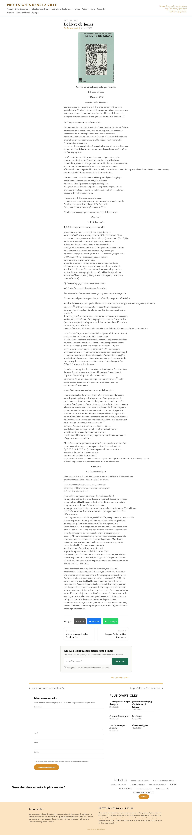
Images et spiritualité (118, 785)
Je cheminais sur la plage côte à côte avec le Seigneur (142, 704)
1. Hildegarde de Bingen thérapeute (119, 703)
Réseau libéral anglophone (144, 789)
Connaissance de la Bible (140, 781)
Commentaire (38, 707)
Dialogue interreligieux (163, 780)
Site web (36, 752)
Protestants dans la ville (32, 5)
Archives (143, 796)
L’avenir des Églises (140, 725)
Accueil (10, 9)
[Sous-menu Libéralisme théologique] (72, 8)
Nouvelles (125, 788)
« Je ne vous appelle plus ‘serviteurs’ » (48, 687)
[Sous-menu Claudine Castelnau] (49, 8)
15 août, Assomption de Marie (118, 726)
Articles (68, 20)
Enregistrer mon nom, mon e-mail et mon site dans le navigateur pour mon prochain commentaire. (62, 761)
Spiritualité (162, 788)
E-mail (36, 742)
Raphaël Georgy (101, 829)
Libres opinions (138, 784)
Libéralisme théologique (157, 785)
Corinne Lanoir (73, 28)
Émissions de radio (143, 792)
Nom (36, 733)
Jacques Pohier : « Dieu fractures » (145, 687)
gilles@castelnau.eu (66, 816)
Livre (75, 20)
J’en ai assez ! (137, 716)
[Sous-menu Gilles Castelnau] (29, 8)
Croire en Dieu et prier (119, 716)
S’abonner (120, 661)
